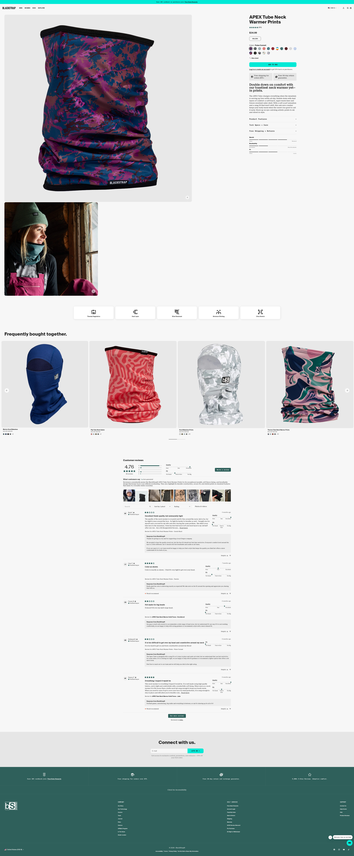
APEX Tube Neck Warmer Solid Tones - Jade (166, 696)
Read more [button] (184, 528)
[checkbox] (201, 506)
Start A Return (231, 815)
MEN (20, 8)
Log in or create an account (259, 69)
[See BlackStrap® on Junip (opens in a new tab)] (181, 720)
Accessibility (159, 851)
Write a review (223, 470)
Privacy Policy (173, 851)
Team (119, 815)
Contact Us (343, 806)
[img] (147, 479)
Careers (120, 825)
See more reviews (177, 716)
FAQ (341, 812)
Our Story (120, 806)
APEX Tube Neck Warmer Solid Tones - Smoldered (168, 617)
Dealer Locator (122, 835)
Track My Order (231, 812)
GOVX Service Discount (233, 825)
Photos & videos (201, 506)
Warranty (229, 822)
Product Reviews (345, 815)
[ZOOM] (187, 197)
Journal (120, 818)
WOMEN (27, 8)
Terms (166, 851)
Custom (120, 812)
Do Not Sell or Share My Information (188, 851)
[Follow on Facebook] (334, 849)
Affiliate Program (122, 828)
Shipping (229, 818)
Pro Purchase (231, 828)
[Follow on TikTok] (349, 849)
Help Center (343, 809)
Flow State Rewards (232, 806)
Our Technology (122, 809)
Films (119, 822)
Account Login (231, 809)
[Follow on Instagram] (339, 849)
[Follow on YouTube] (344, 849)
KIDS (34, 8)
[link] (255, 27)
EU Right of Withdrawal (233, 831)
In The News (121, 831)
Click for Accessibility (177, 790)
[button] (253, 58)
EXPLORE (41, 8)
